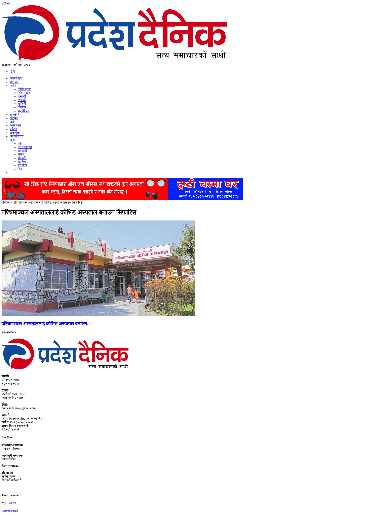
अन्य (12, 140)
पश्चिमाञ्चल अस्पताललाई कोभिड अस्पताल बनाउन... (46, 323)
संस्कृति (22, 158)
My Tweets (9, 502)
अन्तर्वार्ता (15, 132)
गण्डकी (22, 100)
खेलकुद (14, 118)
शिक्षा (20, 169)
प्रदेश (13, 85)
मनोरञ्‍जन (15, 125)
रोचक (21, 154)
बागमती (22, 96)
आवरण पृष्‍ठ (16, 78)
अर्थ (12, 122)
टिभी (12, 71)
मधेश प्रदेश (24, 93)
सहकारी (22, 150)
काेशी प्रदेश (24, 89)
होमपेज (5, 202)
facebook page (10, 510)
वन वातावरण (25, 147)
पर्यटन (13, 129)
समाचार (14, 82)
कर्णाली (22, 107)
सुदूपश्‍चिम (23, 111)
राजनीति (14, 114)
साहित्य (22, 161)
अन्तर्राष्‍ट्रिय (17, 136)
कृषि (20, 143)
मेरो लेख (22, 165)
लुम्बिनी (22, 103)
